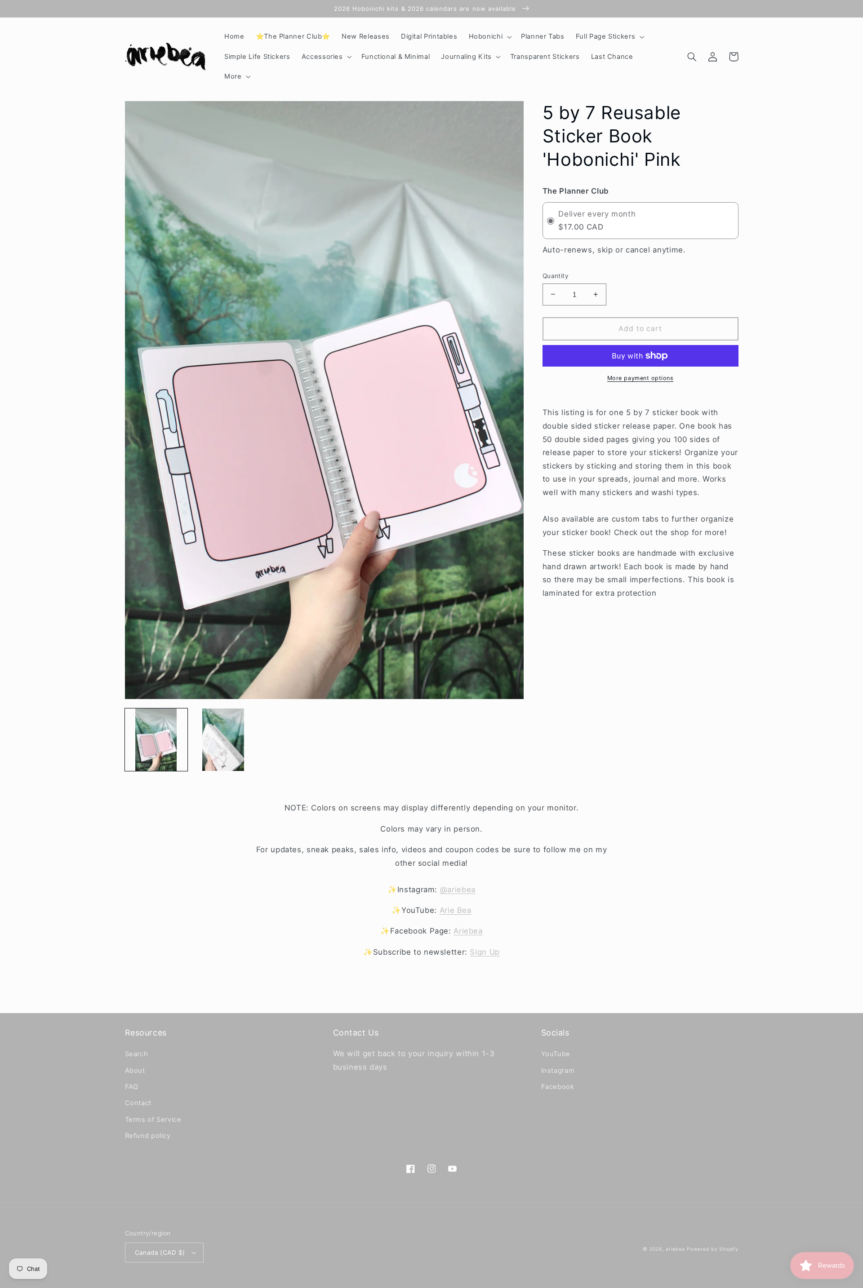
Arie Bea (456, 910)
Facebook (557, 1087)
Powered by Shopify (712, 1249)
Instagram (558, 1071)
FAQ (131, 1087)
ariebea (675, 1249)
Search (136, 1054)
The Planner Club (576, 190)
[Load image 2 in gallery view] (223, 739)
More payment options (640, 378)
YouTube (555, 1054)
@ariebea (458, 889)
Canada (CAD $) (160, 1252)
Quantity (556, 275)
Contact (138, 1103)
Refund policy (148, 1136)
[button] (489, 37)
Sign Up (484, 951)
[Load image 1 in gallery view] (156, 739)
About (135, 1071)
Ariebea (468, 930)
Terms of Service (153, 1119)
